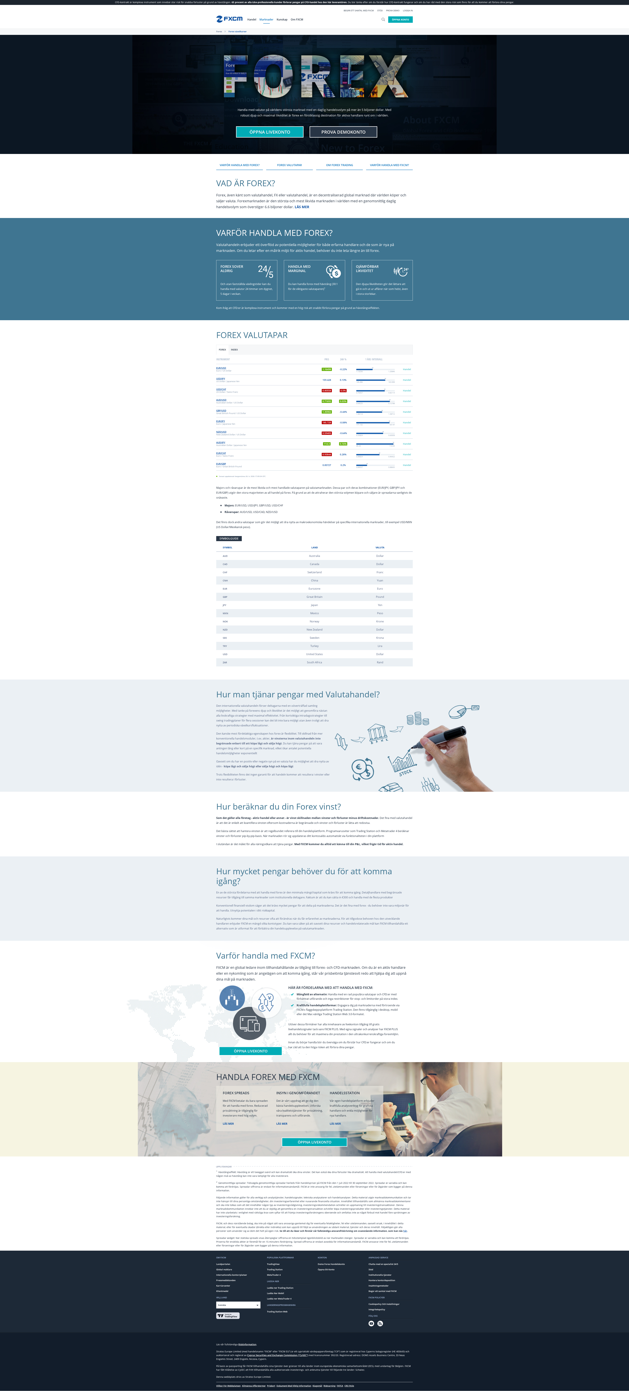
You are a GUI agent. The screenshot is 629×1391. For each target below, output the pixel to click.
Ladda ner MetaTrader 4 (279, 1298)
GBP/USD (221, 410)
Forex (219, 31)
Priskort (271, 1385)
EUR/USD (221, 367)
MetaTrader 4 (274, 1274)
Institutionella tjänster (380, 1274)
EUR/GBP (221, 463)
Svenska (222, 1305)
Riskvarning (329, 1385)
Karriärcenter (223, 1285)
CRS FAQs (349, 1385)
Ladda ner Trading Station (280, 1287)
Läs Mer (228, 1124)
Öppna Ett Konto (326, 1269)
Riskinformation (247, 1344)
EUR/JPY (220, 421)
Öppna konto (400, 19)
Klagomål (317, 1385)
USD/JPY (220, 378)
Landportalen (223, 1264)
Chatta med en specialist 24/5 (383, 1264)
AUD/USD (221, 399)
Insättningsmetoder (379, 1285)
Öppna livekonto (269, 132)
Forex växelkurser (238, 31)
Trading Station (275, 1269)
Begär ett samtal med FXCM (359, 10)
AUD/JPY (220, 442)
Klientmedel (222, 1291)
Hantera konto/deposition (382, 1280)
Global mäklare (224, 1269)
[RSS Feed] (380, 1323)
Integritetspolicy (377, 1309)
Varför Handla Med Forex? (240, 165)
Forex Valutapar (289, 165)
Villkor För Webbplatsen (228, 1385)
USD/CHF (221, 389)
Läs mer (302, 207)
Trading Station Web (277, 1311)
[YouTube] (371, 1323)
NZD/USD (221, 431)
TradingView (273, 1264)
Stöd (380, 10)
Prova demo (393, 10)
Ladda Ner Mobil (275, 1293)
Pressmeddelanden (226, 1280)
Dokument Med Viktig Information (293, 1385)
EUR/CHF (221, 453)
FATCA (340, 1385)
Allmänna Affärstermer (254, 1385)
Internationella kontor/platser (231, 1274)
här (405, 1230)
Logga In (408, 10)
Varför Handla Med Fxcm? (389, 165)
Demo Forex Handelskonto (331, 1264)
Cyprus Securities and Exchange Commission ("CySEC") (277, 1355)
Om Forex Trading (339, 165)
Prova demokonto (343, 132)
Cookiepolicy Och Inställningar (384, 1304)
